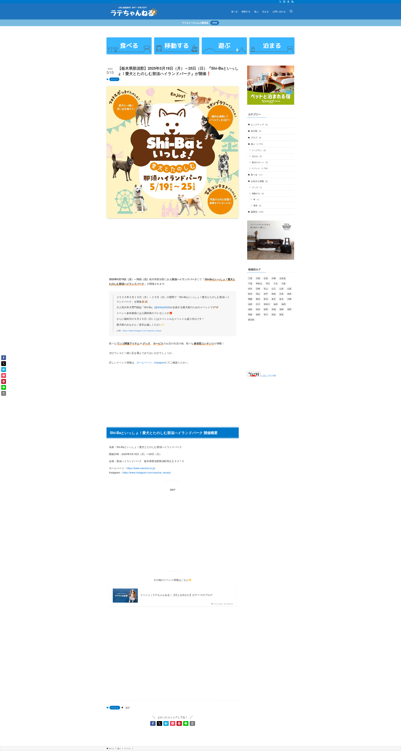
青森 (250, 314)
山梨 (289, 288)
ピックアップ (259, 124)
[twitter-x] (280, 1)
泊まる (257, 156)
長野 (289, 309)
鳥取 (281, 314)
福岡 (283, 304)
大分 (276, 283)
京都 (258, 278)
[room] (288, 1)
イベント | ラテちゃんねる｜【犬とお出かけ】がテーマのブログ (176, 595)
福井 (276, 304)
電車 (257, 205)
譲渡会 (257, 211)
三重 (250, 278)
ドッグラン (259, 150)
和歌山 (259, 283)
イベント (114, 79)
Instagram (159, 362)
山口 (274, 288)
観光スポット (260, 162)
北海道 (282, 278)
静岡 (258, 314)
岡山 (258, 293)
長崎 (281, 309)
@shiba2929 (162, 307)
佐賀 (266, 278)
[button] (153, 723)
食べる (256, 174)
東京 (274, 298)
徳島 (289, 293)
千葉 (250, 283)
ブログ (256, 137)
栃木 (128, 707)
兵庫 (274, 278)
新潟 (266, 298)
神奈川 (267, 304)
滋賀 (250, 304)
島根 (274, 293)
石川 (258, 304)
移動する (258, 193)
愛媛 (250, 298)
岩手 (266, 293)
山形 (281, 288)
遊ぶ (257, 143)
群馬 (266, 309)
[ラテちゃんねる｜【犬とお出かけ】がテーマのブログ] (134, 11)
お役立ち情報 (259, 181)
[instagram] (284, 1)
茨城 (274, 309)
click (214, 22)
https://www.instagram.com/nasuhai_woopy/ (142, 330)
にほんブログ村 (268, 375)
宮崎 (258, 288)
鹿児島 (251, 319)
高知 (274, 314)
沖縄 (289, 298)
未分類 (256, 130)
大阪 (283, 283)
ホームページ (144, 362)
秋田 (258, 309)
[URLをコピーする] (192, 723)
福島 (250, 309)
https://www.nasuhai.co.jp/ (141, 468)
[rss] (292, 1)
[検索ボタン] (291, 11)
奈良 (250, 288)
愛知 (258, 298)
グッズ (257, 187)
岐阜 (250, 293)
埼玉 (268, 283)
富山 (266, 288)
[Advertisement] (173, 245)
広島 (281, 293)
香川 (266, 314)
